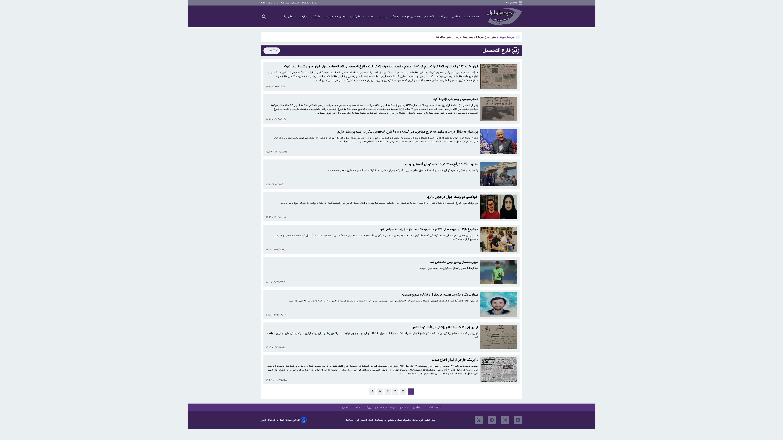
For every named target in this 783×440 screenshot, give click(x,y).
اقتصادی (430, 17)
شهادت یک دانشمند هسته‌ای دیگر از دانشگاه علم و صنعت (440, 294)
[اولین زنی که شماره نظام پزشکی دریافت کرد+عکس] (498, 337)
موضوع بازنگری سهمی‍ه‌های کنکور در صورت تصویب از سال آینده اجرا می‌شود (428, 229)
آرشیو (314, 3)
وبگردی (304, 17)
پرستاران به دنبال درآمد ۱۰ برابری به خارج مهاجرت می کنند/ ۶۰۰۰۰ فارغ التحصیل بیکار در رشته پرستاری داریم (407, 131)
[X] (479, 420)
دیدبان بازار (289, 17)
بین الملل (443, 17)
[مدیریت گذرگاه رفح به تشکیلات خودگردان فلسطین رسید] (498, 174)
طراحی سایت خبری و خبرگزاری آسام (280, 420)
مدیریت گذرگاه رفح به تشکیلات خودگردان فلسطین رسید (441, 164)
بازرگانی (316, 17)
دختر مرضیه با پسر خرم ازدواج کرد (455, 99)
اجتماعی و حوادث (412, 17)
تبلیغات (305, 3)
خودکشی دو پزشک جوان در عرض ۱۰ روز (452, 197)
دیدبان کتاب (358, 17)
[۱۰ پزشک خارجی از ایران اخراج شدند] (498, 370)
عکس (345, 407)
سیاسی (456, 17)
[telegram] (492, 420)
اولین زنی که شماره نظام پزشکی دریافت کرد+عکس (444, 327)
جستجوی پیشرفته (290, 3)
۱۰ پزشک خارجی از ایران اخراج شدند (455, 360)
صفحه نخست (471, 17)
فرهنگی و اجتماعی (385, 407)
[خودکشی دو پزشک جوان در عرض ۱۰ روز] (498, 207)
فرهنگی (395, 17)
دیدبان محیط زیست (335, 17)
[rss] (518, 420)
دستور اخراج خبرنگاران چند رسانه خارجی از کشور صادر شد (467, 37)
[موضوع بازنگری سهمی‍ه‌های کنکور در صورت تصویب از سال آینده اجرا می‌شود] (498, 239)
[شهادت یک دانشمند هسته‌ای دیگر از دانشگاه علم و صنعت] (498, 304)
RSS (263, 3)
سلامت (372, 17)
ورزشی (383, 17)
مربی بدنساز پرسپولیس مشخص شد (454, 262)
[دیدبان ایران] (504, 16)
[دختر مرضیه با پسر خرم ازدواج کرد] (498, 109)
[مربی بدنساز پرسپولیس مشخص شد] (498, 272)
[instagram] (505, 420)
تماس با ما (273, 3)
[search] (264, 16)
